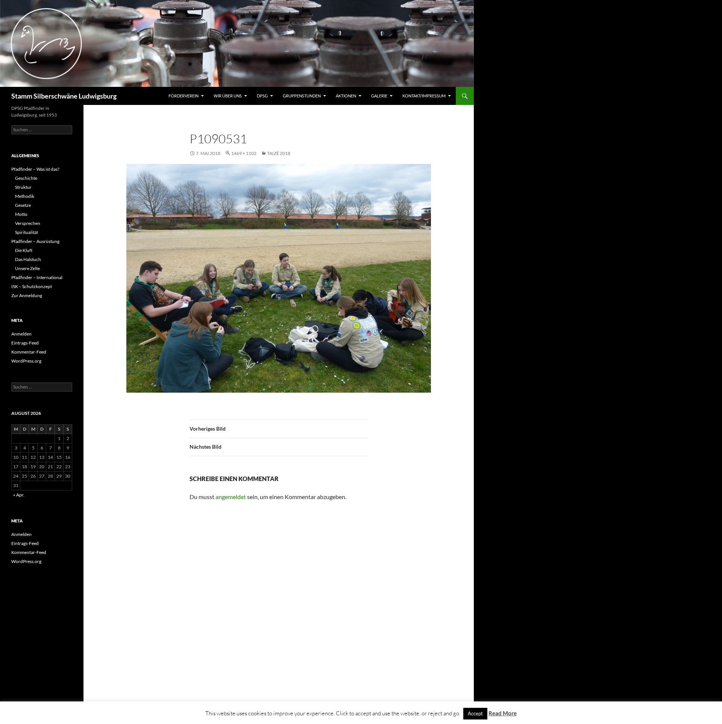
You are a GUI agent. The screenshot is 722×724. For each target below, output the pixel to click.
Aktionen (346, 95)
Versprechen (27, 223)
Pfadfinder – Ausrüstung (35, 241)
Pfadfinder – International (36, 277)
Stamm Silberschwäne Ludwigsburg (64, 96)
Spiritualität (26, 232)
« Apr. (18, 495)
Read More (502, 713)
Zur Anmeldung (26, 295)
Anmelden (21, 334)
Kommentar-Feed (28, 352)
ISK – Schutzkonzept (31, 286)
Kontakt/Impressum (424, 95)
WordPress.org (26, 361)
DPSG (262, 95)
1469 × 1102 (243, 153)
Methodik (24, 196)
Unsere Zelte (27, 268)
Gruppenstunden (302, 95)
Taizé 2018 (278, 153)
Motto (21, 214)
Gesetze (23, 205)
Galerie (379, 95)
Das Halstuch (28, 259)
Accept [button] (475, 713)
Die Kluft (23, 250)
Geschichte (26, 178)
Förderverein (183, 95)
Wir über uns (228, 95)
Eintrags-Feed (25, 343)
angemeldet (230, 496)
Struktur (23, 187)
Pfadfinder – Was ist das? (35, 169)
